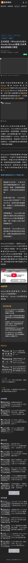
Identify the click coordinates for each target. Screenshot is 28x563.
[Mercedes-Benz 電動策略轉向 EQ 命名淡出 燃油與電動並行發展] (5, 470)
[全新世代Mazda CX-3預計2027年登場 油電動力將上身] (5, 520)
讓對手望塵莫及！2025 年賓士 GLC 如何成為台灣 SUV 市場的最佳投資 (19, 462)
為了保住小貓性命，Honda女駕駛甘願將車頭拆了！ (19, 422)
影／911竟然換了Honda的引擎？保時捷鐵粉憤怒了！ (19, 454)
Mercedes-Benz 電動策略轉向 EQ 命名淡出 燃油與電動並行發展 (19, 470)
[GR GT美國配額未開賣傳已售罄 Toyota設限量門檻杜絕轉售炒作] (5, 528)
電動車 (11, 38)
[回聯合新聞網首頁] (2, 2)
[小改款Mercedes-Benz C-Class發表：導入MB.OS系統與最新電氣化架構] (5, 536)
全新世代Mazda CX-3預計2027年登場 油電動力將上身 (18, 519)
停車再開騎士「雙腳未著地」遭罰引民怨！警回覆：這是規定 (19, 486)
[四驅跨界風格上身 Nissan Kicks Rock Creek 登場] (7, 361)
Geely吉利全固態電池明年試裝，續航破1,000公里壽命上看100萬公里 (19, 412)
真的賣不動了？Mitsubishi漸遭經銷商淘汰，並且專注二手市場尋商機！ (19, 446)
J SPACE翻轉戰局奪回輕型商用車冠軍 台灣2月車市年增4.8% (19, 478)
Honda (10, 35)
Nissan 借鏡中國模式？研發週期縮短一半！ (19, 353)
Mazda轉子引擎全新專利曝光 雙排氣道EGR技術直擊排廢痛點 (15, 317)
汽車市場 (4, 38)
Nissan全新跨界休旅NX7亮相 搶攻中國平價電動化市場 (19, 368)
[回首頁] (8, 2)
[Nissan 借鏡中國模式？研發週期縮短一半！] (7, 353)
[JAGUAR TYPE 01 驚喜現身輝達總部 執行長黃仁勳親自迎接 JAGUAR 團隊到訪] (5, 504)
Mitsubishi (17, 35)
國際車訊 (17, 6)
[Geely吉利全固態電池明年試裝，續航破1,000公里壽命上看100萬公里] (5, 412)
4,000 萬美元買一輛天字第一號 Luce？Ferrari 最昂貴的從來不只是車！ (18, 543)
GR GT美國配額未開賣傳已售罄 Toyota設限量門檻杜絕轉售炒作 (19, 527)
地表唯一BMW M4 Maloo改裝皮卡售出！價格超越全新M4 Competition (14, 323)
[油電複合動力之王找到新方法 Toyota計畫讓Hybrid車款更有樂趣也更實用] (5, 512)
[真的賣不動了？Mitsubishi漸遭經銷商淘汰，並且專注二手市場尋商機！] (5, 446)
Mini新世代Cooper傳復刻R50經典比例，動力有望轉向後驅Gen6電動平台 (14, 334)
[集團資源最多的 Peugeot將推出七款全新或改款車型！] (5, 404)
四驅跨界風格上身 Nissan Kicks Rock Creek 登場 (19, 360)
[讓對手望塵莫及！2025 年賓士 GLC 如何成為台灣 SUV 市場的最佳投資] (5, 462)
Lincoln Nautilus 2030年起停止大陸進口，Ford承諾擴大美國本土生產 (15, 311)
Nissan (4, 35)
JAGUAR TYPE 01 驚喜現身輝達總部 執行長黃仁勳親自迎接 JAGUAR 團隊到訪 (19, 503)
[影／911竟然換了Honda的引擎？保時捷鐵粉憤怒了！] (5, 454)
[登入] (23, 2)
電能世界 (24, 6)
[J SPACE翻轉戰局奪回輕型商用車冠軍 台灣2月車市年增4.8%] (5, 478)
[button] (26, 2)
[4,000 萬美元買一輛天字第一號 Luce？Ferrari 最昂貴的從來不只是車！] (5, 544)
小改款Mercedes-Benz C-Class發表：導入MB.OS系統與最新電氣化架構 (19, 535)
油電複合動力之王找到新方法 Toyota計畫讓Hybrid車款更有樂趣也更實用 (19, 511)
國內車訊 (3, 6)
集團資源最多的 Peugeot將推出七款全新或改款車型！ (14, 329)
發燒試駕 (10, 6)
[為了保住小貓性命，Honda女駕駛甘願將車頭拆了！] (5, 422)
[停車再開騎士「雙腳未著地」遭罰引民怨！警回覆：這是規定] (5, 486)
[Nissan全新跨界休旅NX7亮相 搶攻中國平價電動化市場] (7, 369)
